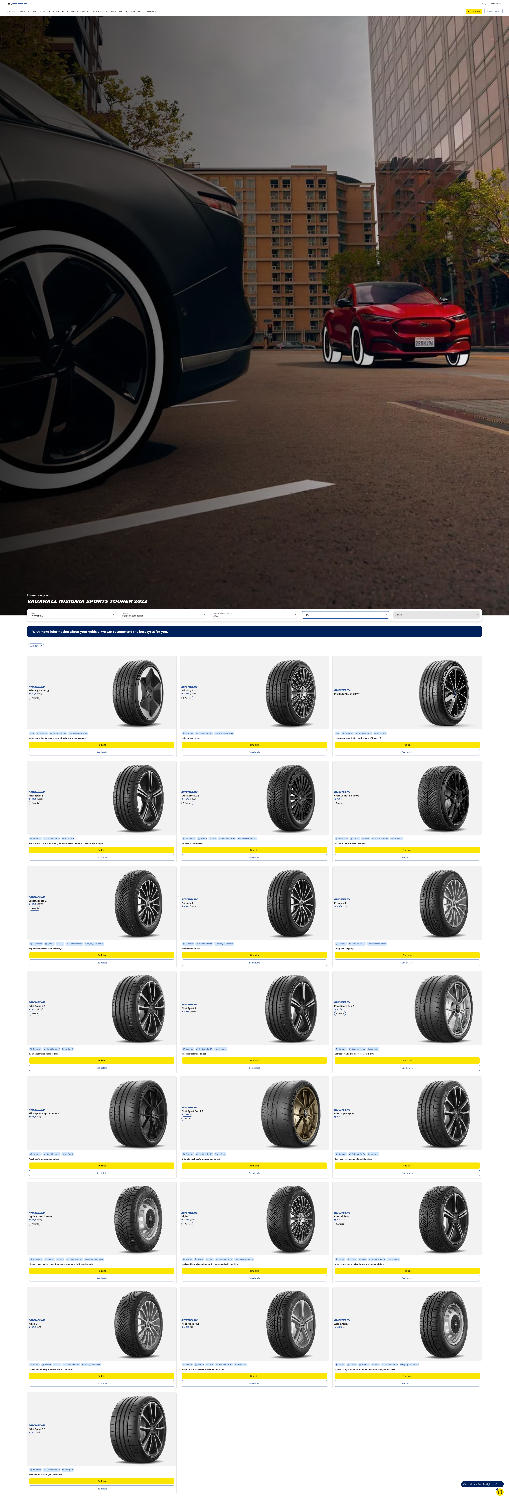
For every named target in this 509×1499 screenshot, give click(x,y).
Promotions (136, 11)
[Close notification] (500, 1484)
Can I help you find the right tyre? (480, 1484)
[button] (112, 615)
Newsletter (151, 11)
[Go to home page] (17, 3)
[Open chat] (500, 1492)
